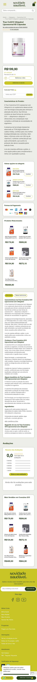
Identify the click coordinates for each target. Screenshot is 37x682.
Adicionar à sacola (18, 83)
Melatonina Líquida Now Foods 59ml (25, 556)
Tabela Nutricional (20, 295)
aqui (9, 671)
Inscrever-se (30, 589)
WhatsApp (9, 678)
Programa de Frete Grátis (8, 629)
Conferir (28, 174)
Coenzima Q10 (21, 17)
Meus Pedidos (5, 614)
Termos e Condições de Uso (9, 638)
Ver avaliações (15, 29)
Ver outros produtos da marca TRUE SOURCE (15, 27)
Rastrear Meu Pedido (7, 620)
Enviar (29, 94)
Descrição (9, 295)
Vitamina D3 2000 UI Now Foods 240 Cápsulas (19, 193)
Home (5, 17)
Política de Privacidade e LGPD (10, 641)
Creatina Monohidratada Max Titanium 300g (25, 258)
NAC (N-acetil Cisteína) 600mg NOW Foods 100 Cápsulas (18, 171)
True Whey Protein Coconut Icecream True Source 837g (11, 280)
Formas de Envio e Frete (8, 643)
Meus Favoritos (5, 617)
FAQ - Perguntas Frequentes (9, 655)
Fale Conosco (5, 653)
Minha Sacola (5, 612)
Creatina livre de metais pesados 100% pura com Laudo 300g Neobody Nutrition (19, 182)
